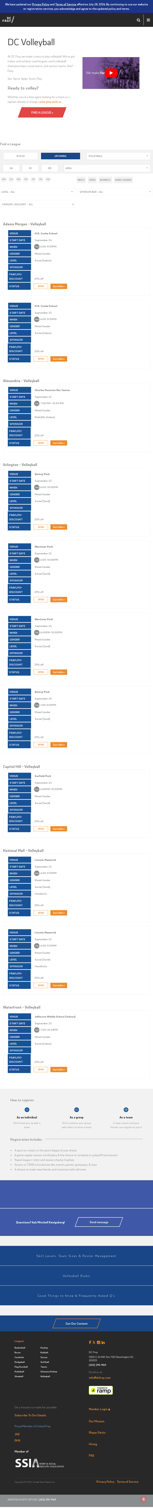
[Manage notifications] (143, 1499)
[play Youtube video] (110, 73)
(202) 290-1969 (97, 1364)
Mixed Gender (123, 179)
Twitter (94, 1342)
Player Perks (97, 1432)
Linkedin (104, 1342)
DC (30, 168)
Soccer (43, 1357)
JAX (17, 1434)
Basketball (20, 1347)
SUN (48, 179)
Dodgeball (20, 1361)
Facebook (90, 1342)
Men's (81, 179)
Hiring (93, 1444)
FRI (33, 179)
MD (49, 168)
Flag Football (21, 1366)
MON (4, 179)
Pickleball (19, 1371)
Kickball (44, 1352)
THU (26, 179)
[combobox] (118, 156)
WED (19, 179)
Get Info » (59, 286)
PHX (17, 1440)
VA (11, 168)
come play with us (49, 102)
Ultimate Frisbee (48, 1371)
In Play (21, 156)
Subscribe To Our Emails (30, 1415)
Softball (44, 1361)
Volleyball (45, 1376)
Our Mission (96, 1421)
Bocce (18, 1352)
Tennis (43, 1366)
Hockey (44, 1347)
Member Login (98, 1409)
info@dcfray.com (100, 1378)
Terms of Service (65, 4)
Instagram (99, 1342)
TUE (11, 179)
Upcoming (61, 156)
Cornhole (19, 1357)
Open (92, 179)
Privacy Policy (40, 4)
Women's (105, 179)
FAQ (91, 1455)
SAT (40, 179)
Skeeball (19, 1376)
